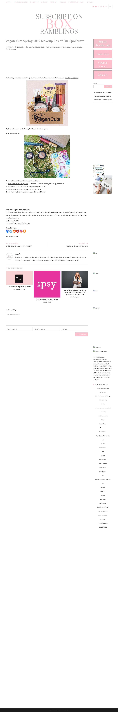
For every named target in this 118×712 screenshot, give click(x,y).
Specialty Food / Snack (102, 507)
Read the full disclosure (71, 78)
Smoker (103, 495)
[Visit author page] (9, 256)
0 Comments (12, 49)
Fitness (103, 420)
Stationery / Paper (102, 515)
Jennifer (10, 47)
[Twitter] (10, 231)
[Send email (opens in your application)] (106, 6)
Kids (103, 451)
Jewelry (103, 443)
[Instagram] (21, 231)
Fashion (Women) (102, 416)
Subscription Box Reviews (103, 92)
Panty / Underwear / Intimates (103, 479)
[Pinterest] (17, 231)
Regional (103, 487)
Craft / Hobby (102, 412)
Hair (103, 439)
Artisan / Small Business (103, 388)
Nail (103, 475)
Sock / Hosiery (102, 503)
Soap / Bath (103, 499)
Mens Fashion (102, 459)
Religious (102, 491)
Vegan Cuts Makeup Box (53, 47)
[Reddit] (14, 231)
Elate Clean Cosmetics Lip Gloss (18, 184)
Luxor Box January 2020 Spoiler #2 (19, 287)
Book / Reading (103, 400)
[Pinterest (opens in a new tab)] (98, 6)
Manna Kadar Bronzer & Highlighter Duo (21, 189)
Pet (103, 483)
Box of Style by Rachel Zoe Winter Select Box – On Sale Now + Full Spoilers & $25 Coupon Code (75, 292)
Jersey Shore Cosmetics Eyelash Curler (25, 192)
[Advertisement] (47, 65)
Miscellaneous (102, 471)
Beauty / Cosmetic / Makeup (103, 396)
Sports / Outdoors (102, 511)
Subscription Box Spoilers (36, 47)
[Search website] (110, 7)
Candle (103, 404)
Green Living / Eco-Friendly (21, 223)
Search (95, 83)
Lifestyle (103, 455)
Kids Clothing (102, 447)
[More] (24, 231)
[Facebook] (7, 231)
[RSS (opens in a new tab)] (103, 6)
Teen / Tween (102, 519)
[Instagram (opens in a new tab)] (101, 6)
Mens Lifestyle (102, 467)
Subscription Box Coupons (103, 100)
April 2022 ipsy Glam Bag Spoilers (47, 299)
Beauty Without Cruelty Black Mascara (20, 181)
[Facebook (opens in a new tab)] (96, 6)
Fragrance (102, 428)
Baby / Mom (103, 392)
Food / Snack (102, 424)
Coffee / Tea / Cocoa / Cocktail (102, 408)
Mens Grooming (103, 463)
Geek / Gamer (102, 432)
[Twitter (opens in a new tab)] (93, 6)
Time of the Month (103, 523)
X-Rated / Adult (103, 527)
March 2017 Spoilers (14, 236)
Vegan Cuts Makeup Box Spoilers (72, 47)
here (98, 379)
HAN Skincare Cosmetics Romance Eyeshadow (23, 186)
